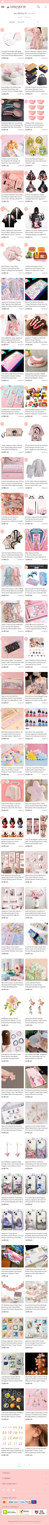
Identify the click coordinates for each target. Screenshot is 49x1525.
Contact (6, 1473)
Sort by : (12, 22)
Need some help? (9, 1484)
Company (6, 1478)
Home (20, 17)
